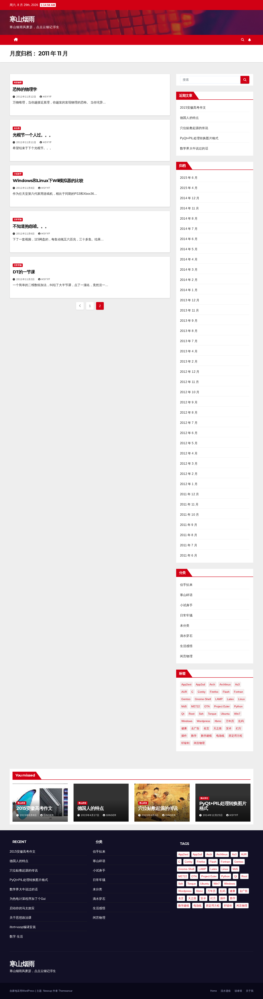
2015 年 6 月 (189, 177)
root (191, 713)
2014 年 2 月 (189, 279)
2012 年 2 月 (189, 473)
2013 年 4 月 (189, 351)
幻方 (238, 728)
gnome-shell (203, 699)
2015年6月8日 (29, 815)
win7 (237, 713)
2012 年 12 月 (189, 371)
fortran (238, 691)
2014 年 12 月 (189, 198)
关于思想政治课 (20, 917)
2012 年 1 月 (189, 484)
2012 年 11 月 (189, 382)
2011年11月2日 (25, 279)
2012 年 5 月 (189, 443)
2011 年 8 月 (188, 535)
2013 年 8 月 (189, 330)
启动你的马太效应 (22, 908)
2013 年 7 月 (189, 341)
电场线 (220, 735)
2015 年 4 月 (189, 188)
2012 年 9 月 (189, 402)
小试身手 (18, 174)
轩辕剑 (185, 743)
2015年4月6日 (150, 815)
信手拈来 (186, 584)
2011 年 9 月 (188, 524)
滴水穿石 (186, 635)
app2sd (200, 684)
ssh (201, 713)
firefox (214, 691)
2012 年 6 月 (189, 433)
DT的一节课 (24, 272)
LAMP (219, 699)
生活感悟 (186, 646)
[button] (242, 39)
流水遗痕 (226, 990)
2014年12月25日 (213, 815)
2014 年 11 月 (189, 208)
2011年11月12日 (26, 96)
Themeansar (65, 990)
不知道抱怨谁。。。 (31, 226)
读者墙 (238, 990)
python (238, 706)
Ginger (49, 815)
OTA (207, 706)
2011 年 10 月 (189, 514)
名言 (206, 728)
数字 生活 (16, 936)
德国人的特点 (189, 117)
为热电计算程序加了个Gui (28, 898)
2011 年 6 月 (188, 555)
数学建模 (206, 735)
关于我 (249, 990)
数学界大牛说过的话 (194, 148)
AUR (184, 691)
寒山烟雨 (22, 19)
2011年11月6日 (25, 233)
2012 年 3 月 (189, 463)
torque (212, 713)
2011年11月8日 (25, 188)
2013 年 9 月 (189, 320)
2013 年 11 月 (189, 310)
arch (212, 684)
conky (201, 691)
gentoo (185, 699)
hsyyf (47, 96)
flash (226, 691)
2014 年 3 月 (189, 269)
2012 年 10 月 (189, 392)
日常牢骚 (18, 219)
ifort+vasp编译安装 (23, 927)
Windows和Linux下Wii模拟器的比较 (48, 180)
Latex (230, 699)
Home (213, 990)
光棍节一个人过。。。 (33, 135)
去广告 (195, 728)
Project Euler (222, 706)
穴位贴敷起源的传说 (194, 128)
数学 (194, 735)
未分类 (17, 128)
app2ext (186, 684)
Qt (182, 713)
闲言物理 (18, 82)
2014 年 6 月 (189, 239)
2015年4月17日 (90, 815)
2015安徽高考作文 (193, 107)
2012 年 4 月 (189, 453)
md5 (184, 706)
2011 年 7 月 (188, 545)
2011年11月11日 (26, 142)
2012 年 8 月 (189, 412)
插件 (184, 735)
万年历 (230, 721)
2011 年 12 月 (189, 494)
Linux (241, 699)
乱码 (241, 721)
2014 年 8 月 (189, 218)
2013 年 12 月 (189, 300)
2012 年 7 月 (189, 422)
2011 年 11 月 (189, 504)
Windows (186, 721)
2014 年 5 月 (189, 249)
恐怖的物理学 (25, 89)
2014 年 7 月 (189, 228)
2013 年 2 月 (189, 361)
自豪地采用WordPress (22, 990)
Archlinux (225, 684)
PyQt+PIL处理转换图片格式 (199, 138)
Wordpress (203, 721)
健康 (184, 728)
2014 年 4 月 (189, 259)
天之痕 (218, 728)
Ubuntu (225, 713)
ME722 (195, 706)
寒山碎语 (186, 595)
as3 (237, 684)
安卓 (228, 728)
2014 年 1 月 (189, 290)
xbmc (217, 721)
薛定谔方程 (235, 735)
